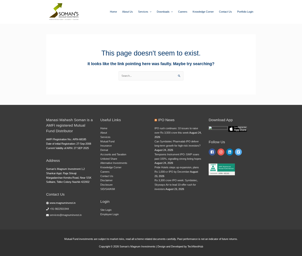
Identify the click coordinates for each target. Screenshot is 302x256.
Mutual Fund (107, 141)
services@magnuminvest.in (66, 214)
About (103, 132)
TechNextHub (195, 246)
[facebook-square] (213, 151)
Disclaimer (106, 180)
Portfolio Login (245, 11)
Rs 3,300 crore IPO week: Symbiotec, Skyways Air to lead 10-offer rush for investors (176, 185)
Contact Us (225, 11)
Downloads (163, 11)
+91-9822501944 (59, 208)
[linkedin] (230, 151)
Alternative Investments (113, 162)
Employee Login (109, 214)
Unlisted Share (108, 158)
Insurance (106, 145)
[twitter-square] (239, 151)
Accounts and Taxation (113, 154)
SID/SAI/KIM (107, 189)
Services (143, 11)
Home (113, 11)
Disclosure (106, 184)
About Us (127, 11)
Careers (182, 11)
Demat (104, 149)
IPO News (166, 120)
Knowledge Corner (203, 11)
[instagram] (221, 151)
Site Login (106, 209)
